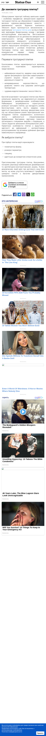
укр (2, 2)
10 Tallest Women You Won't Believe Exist (20, 326)
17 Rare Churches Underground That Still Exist (23, 230)
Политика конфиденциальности (12, 732)
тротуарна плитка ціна (21, 30)
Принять (40, 733)
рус (7, 2)
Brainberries (23, 233)
